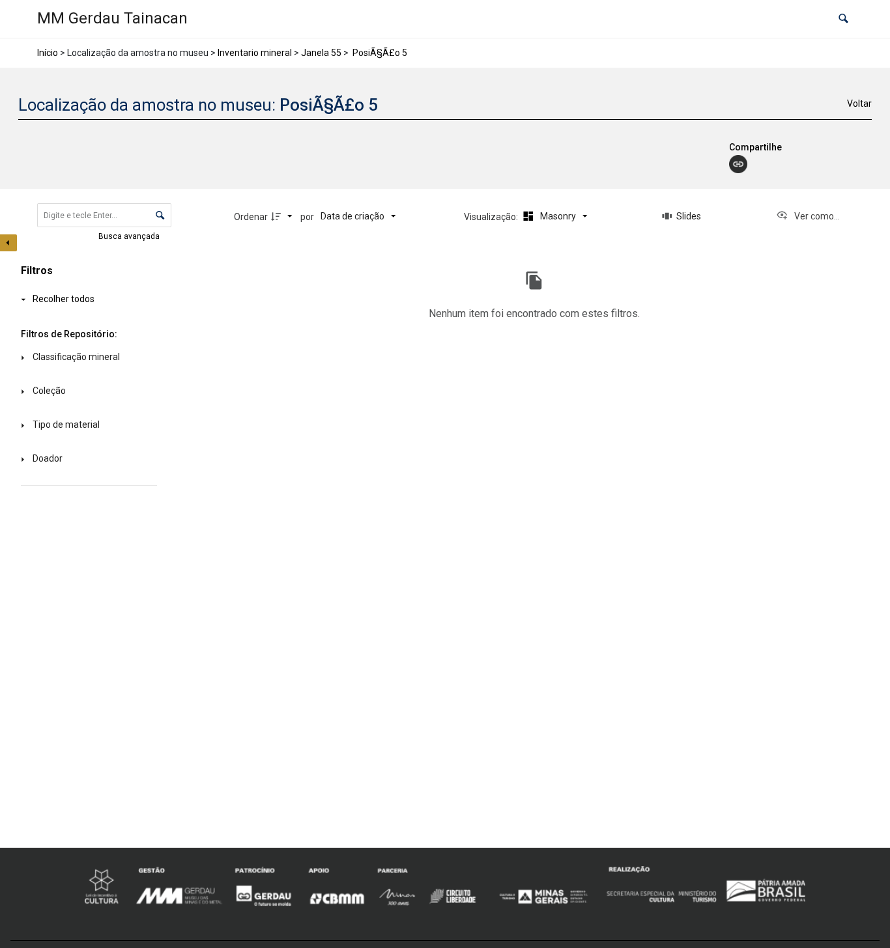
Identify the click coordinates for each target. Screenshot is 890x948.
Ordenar (251, 217)
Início (47, 53)
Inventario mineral (255, 53)
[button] (843, 19)
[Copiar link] (738, 164)
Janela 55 (321, 53)
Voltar (859, 103)
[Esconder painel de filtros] (8, 242)
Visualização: (492, 217)
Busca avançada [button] (130, 236)
